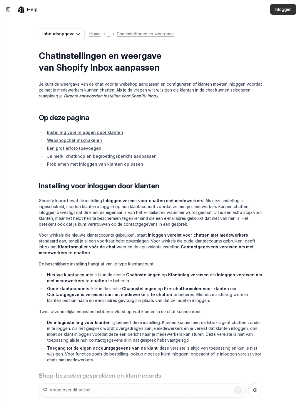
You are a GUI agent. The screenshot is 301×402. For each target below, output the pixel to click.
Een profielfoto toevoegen (74, 148)
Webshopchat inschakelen (74, 140)
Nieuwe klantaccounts (70, 274)
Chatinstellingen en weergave (145, 33)
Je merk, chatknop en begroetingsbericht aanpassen (102, 156)
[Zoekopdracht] (238, 390)
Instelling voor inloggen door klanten (85, 132)
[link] (28, 9)
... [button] (108, 33)
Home (95, 33)
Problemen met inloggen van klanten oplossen (95, 164)
